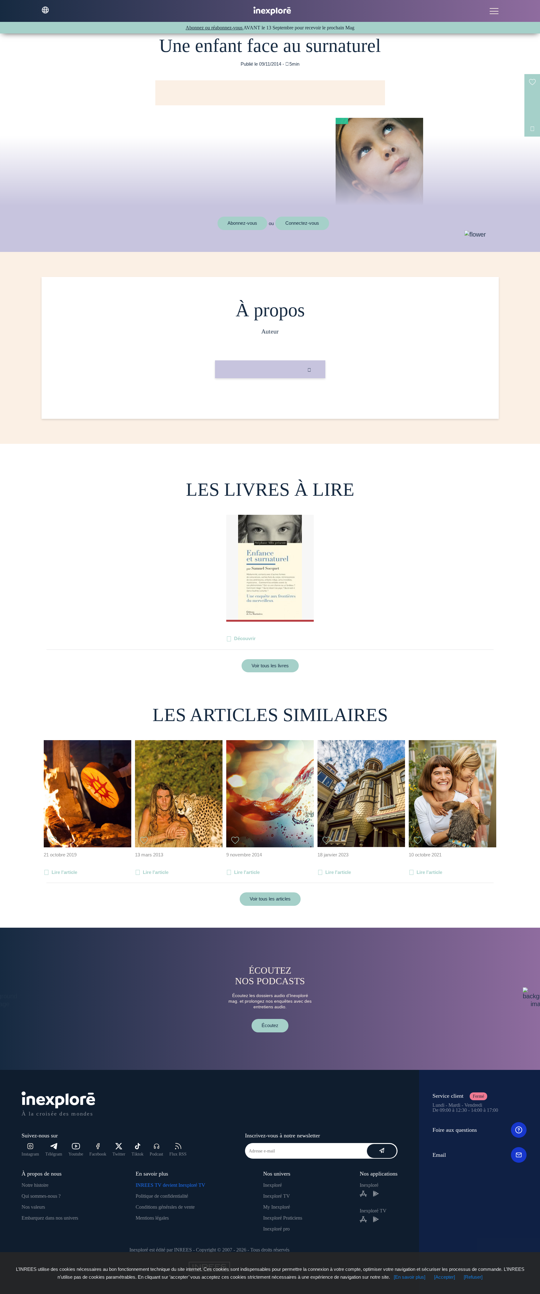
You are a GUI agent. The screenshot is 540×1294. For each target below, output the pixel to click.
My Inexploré (276, 1207)
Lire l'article (64, 872)
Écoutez (270, 1025)
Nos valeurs (33, 1207)
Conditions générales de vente (165, 1207)
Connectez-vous (302, 223)
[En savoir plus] (409, 1277)
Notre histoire (35, 1185)
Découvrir (245, 638)
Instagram (30, 1154)
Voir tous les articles (270, 898)
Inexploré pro (276, 1228)
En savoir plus (270, 399)
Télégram (53, 1154)
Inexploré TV (276, 1196)
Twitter (118, 1154)
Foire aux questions (454, 1130)
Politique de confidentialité (162, 1196)
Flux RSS (178, 1154)
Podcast (156, 1154)
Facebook (97, 1154)
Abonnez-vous (242, 223)
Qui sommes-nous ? (41, 1196)
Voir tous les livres (270, 665)
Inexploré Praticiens (282, 1218)
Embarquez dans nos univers (50, 1218)
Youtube (75, 1154)
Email (439, 1155)
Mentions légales (152, 1218)
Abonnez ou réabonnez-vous (214, 27)
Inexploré (272, 1185)
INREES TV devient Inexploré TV (170, 1185)
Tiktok (137, 1154)
